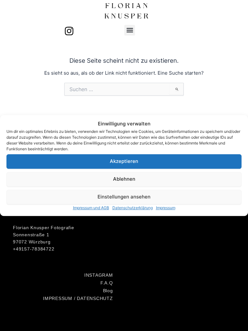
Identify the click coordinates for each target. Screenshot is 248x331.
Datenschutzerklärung (132, 207)
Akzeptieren (124, 161)
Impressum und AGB (91, 207)
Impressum (165, 207)
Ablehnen (124, 179)
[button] (129, 30)
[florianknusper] (69, 31)
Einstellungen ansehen (124, 197)
